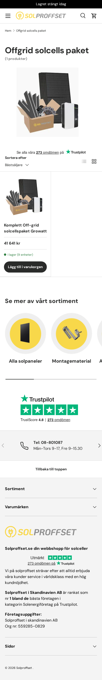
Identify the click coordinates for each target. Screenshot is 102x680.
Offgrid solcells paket (31, 30)
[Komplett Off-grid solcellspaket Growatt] (25, 197)
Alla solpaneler (25, 361)
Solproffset (24, 668)
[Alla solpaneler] (25, 333)
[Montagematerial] (71, 333)
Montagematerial (71, 361)
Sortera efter (15, 157)
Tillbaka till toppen (51, 469)
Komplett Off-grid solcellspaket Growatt (25, 228)
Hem (8, 30)
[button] (94, 15)
